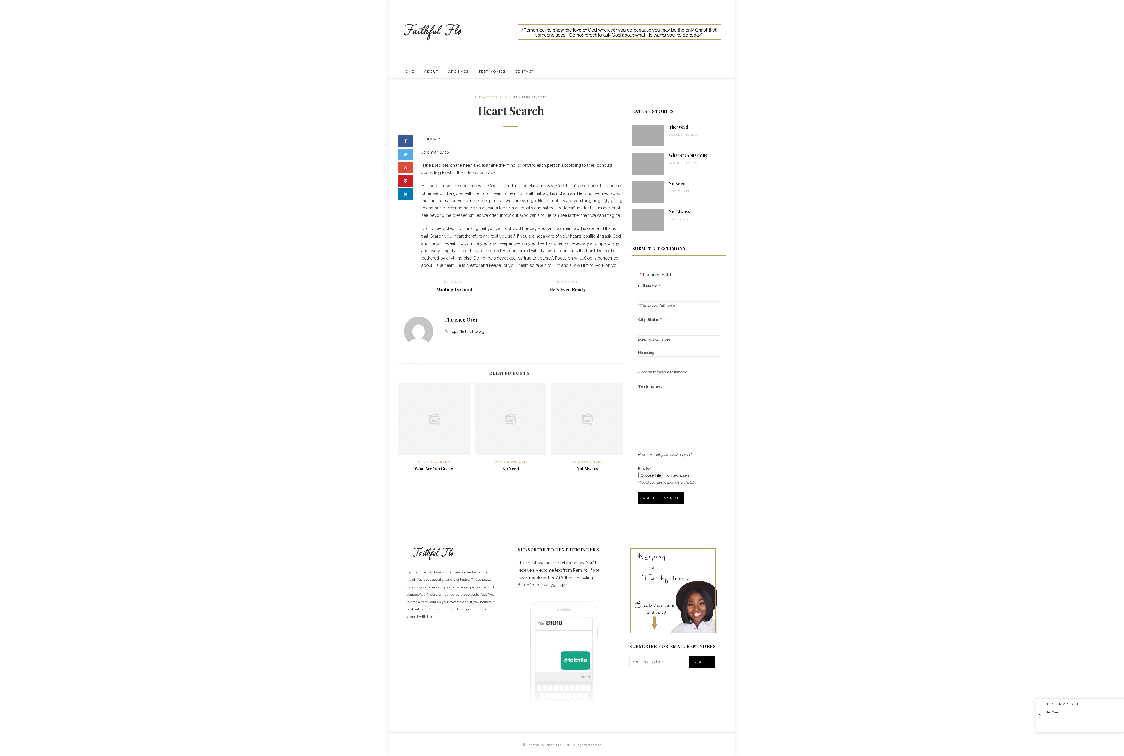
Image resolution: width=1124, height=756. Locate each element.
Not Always (587, 468)
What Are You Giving (433, 468)
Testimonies (492, 71)
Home (408, 71)
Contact (524, 71)
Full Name (647, 286)
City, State (648, 319)
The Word (678, 127)
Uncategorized (491, 97)
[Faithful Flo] (433, 31)
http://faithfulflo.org (466, 331)
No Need (510, 468)
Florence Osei (461, 320)
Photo (644, 468)
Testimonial (650, 386)
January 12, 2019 (529, 97)
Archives (458, 71)
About (431, 71)
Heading (646, 352)
